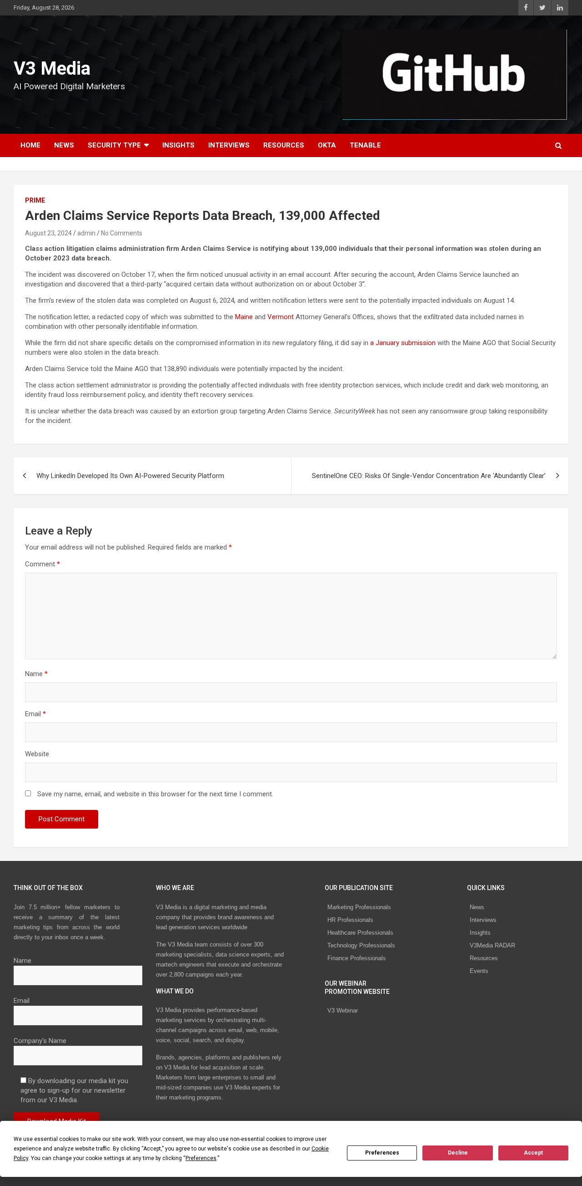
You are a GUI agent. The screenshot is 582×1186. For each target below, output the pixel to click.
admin (86, 233)
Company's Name (40, 1041)
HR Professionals (350, 919)
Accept (533, 1153)
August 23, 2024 (48, 233)
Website (37, 754)
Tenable (365, 145)
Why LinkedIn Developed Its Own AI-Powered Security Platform (130, 476)
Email (35, 714)
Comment (42, 564)
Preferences (382, 1153)
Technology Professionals (361, 945)
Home (30, 145)
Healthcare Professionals (360, 932)
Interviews (229, 145)
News (64, 145)
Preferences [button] (201, 1158)
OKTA (327, 145)
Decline (458, 1153)
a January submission (403, 343)
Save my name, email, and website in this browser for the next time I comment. (155, 794)
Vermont (280, 317)
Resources (283, 145)
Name (36, 674)
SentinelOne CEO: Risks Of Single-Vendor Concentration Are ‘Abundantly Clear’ (429, 476)
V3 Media (52, 68)
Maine (244, 317)
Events (479, 970)
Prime (35, 200)
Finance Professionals (356, 958)
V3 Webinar (342, 1010)
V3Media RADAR (492, 945)
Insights (178, 145)
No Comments (121, 233)
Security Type (114, 145)
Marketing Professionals (359, 907)
